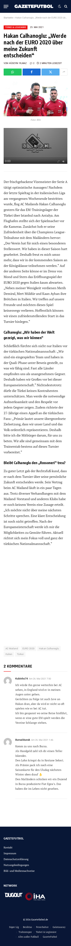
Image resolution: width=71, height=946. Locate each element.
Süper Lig (14, 927)
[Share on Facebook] (32, 72)
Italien (8, 654)
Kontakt (8, 847)
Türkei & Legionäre (15, 27)
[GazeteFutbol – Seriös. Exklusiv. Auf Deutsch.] (34, 6)
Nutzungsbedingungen (16, 865)
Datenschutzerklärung (16, 859)
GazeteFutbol (50, 936)
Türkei (20, 654)
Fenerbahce (42, 927)
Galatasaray (59, 927)
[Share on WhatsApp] (13, 72)
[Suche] (65, 6)
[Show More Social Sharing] (63, 72)
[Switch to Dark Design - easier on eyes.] (59, 6)
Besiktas (27, 927)
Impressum (10, 853)
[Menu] (6, 6)
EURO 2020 (28, 648)
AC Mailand (11, 648)
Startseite (8, 17)
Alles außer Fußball (28, 936)
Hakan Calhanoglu (49, 648)
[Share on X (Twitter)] (51, 72)
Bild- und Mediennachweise (19, 871)
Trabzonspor (25, 932)
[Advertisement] (35, 598)
